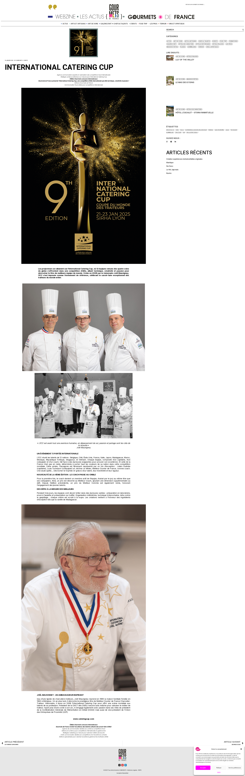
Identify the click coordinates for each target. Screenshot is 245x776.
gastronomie (219, 129)
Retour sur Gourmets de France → (195, 4)
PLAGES (182, 47)
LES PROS (153, 24)
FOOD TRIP (143, 24)
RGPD (218, 772)
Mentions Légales (132, 770)
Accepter (203, 768)
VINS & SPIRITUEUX (212, 47)
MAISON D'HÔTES (172, 47)
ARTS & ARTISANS (190, 41)
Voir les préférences (234, 768)
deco (182, 129)
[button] (241, 749)
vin (184, 132)
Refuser (218, 768)
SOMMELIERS (192, 47)
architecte (170, 129)
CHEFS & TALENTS (121, 24)
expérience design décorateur (196, 129)
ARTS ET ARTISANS (78, 24)
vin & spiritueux (192, 132)
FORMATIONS (233, 41)
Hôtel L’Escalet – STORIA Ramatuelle (195, 113)
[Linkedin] (125, 765)
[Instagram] (119, 765)
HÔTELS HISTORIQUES (203, 44)
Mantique (169, 163)
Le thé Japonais (172, 170)
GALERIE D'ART (171, 44)
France (210, 129)
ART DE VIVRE (93, 24)
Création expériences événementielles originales (184, 159)
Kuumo (169, 173)
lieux (227, 129)
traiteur (178, 132)
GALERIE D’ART (106, 24)
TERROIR (163, 24)
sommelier (170, 132)
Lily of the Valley (185, 60)
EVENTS (134, 24)
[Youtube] (122, 765)
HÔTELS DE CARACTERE (186, 44)
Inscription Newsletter (122, 773)
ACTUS (169, 41)
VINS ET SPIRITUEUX (176, 24)
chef (177, 129)
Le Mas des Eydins (185, 82)
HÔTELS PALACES (218, 44)
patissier (234, 129)
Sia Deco (169, 166)
